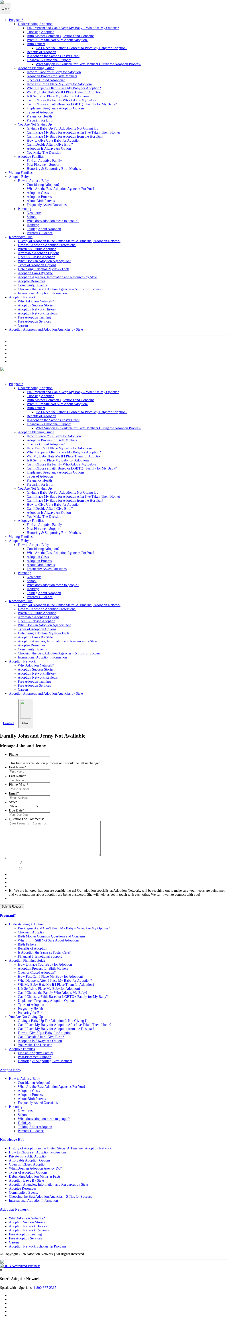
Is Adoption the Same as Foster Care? (53, 56)
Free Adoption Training (34, 317)
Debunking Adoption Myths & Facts (43, 269)
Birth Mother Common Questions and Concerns (60, 36)
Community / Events (32, 285)
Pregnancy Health (39, 116)
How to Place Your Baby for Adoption (54, 72)
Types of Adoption (40, 112)
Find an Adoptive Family (44, 160)
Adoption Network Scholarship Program (37, 1246)
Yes (26, 862)
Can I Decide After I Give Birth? (50, 144)
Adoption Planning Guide (36, 68)
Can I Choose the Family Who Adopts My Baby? (61, 100)
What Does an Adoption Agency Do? (44, 261)
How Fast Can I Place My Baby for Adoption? (59, 84)
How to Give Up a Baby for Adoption (53, 140)
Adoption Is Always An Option (49, 148)
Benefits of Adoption (41, 52)
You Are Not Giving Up (35, 124)
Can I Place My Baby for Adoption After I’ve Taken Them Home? (73, 132)
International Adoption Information (42, 293)
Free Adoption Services (34, 321)
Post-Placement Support (43, 164)
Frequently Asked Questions (47, 205)
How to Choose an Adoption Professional (47, 245)
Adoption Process (39, 197)
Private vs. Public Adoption (37, 249)
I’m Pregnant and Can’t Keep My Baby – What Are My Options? (73, 28)
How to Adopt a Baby (33, 180)
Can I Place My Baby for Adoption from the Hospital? (65, 136)
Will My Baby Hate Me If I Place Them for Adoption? (65, 92)
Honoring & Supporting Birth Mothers (54, 168)
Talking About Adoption (44, 229)
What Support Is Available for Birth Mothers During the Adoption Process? (88, 64)
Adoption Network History (37, 309)
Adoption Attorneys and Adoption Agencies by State (46, 329)
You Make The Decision (44, 152)
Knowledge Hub (21, 237)
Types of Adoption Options (37, 265)
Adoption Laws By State (35, 273)
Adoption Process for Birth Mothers (52, 76)
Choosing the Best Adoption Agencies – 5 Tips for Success (59, 289)
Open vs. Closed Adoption (36, 257)
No (25, 868)
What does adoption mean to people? (53, 221)
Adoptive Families (31, 156)
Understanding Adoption (35, 24)
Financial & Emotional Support (49, 60)
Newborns (34, 213)
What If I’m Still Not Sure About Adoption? (57, 40)
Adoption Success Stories (36, 305)
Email (14, 793)
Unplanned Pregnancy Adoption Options (55, 108)
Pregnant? (16, 20)
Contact (8, 723)
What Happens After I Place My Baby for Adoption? (64, 88)
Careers (23, 325)
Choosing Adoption (40, 32)
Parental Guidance (40, 233)
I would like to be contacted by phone (49, 858)
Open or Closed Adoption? (46, 80)
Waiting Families (21, 172)
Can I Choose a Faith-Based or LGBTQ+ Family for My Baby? (72, 104)
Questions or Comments (27, 819)
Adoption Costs (38, 193)
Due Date (16, 810)
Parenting (24, 209)
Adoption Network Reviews (38, 313)
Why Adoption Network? (36, 301)
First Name (17, 767)
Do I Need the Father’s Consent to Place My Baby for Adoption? (81, 48)
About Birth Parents (41, 201)
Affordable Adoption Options (38, 253)
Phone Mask (18, 784)
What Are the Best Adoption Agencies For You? (60, 189)
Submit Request (12, 906)
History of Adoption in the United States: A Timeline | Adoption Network (69, 241)
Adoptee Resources (31, 281)
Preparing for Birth (40, 120)
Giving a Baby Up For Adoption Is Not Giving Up (62, 128)
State (13, 802)
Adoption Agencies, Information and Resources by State (57, 277)
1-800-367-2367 (44, 1288)
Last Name (17, 776)
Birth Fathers (36, 44)
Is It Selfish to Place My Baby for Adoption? (58, 96)
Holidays (33, 225)
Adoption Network (22, 297)
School (32, 217)
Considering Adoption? (43, 185)
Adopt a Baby (19, 176)
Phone (13, 754)
